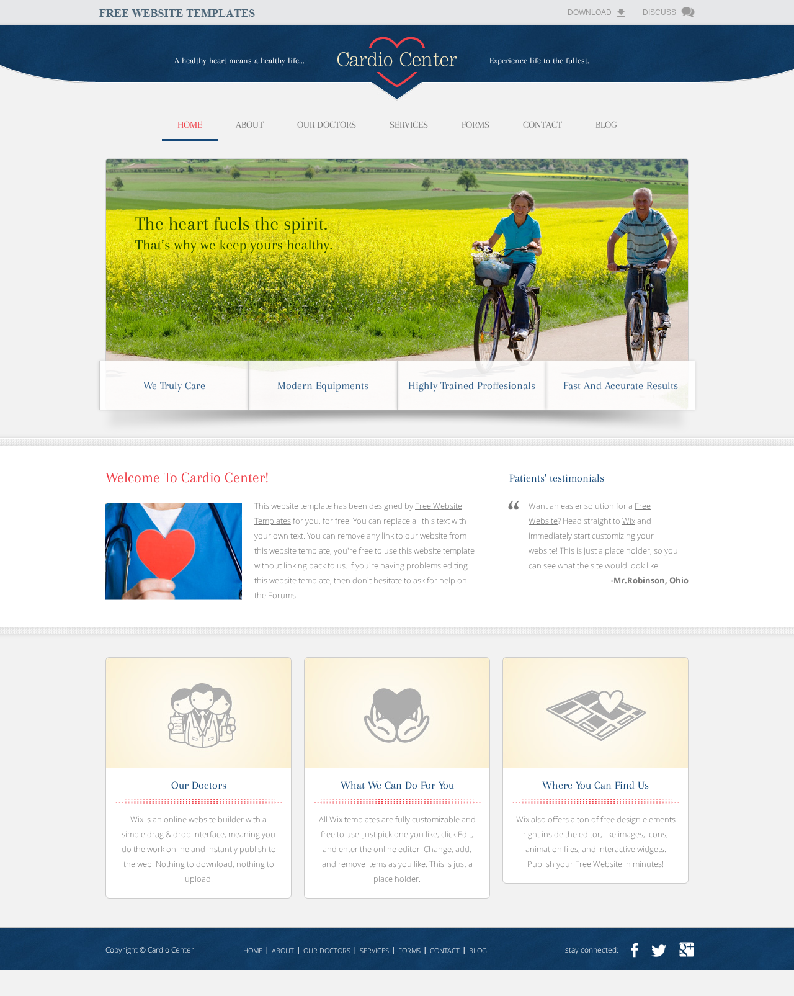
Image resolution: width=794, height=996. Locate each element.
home (189, 125)
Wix (628, 520)
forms (475, 125)
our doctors (326, 125)
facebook (634, 949)
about (250, 125)
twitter (658, 949)
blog (606, 125)
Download (590, 12)
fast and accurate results (620, 385)
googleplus (687, 949)
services (409, 125)
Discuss (659, 12)
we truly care (174, 385)
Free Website (598, 863)
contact (542, 125)
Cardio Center (171, 949)
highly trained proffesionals (471, 385)
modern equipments (322, 385)
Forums (282, 595)
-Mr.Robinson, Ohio (650, 580)
